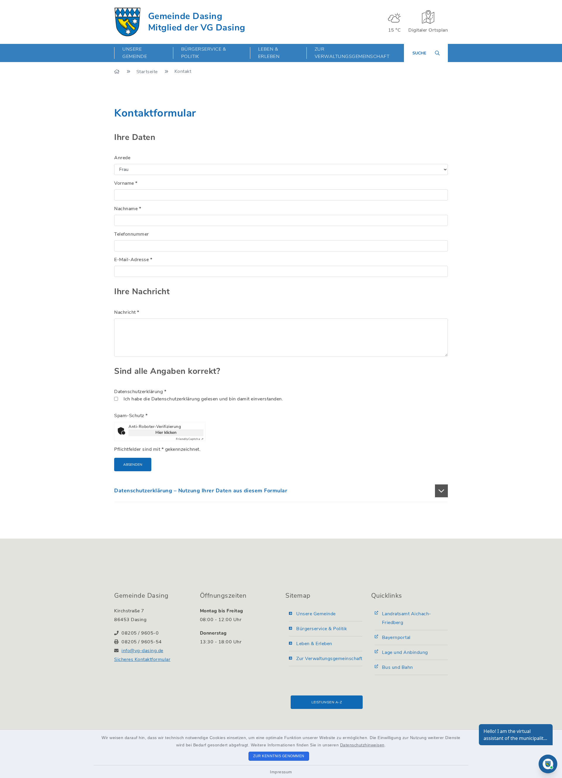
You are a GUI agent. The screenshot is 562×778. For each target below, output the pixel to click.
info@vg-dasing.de (142, 650)
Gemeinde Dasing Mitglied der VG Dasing (196, 22)
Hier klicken (166, 432)
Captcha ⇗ (190, 439)
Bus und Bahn (397, 667)
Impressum (281, 772)
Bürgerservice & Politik (321, 629)
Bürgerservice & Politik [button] (203, 53)
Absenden (132, 464)
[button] (281, 491)
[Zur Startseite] (117, 71)
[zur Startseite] (127, 22)
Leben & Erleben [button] (269, 53)
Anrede (122, 158)
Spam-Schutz (131, 415)
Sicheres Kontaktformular (142, 659)
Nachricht (126, 312)
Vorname (126, 183)
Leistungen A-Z (326, 702)
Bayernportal (396, 637)
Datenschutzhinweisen (362, 745)
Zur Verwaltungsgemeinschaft (352, 53)
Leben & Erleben (314, 643)
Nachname (127, 208)
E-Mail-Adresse (133, 259)
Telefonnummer (131, 234)
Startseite (147, 71)
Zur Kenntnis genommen (278, 756)
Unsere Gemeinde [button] (134, 53)
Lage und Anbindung (405, 652)
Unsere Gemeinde (316, 614)
